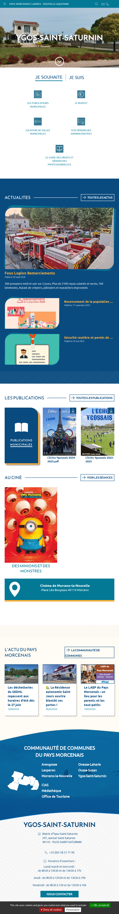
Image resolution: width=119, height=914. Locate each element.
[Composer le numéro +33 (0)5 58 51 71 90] (107, 4)
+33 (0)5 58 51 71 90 (61, 852)
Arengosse (49, 764)
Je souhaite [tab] (49, 77)
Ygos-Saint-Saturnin (92, 776)
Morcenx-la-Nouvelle (57, 776)
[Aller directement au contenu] (59, 60)
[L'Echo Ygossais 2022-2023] (111, 411)
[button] (4, 3)
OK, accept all (101, 905)
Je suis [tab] (76, 77)
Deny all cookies (52, 909)
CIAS (45, 785)
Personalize (72, 909)
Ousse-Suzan (87, 770)
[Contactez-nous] (103, 4)
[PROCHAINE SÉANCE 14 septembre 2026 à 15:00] (31, 525)
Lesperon (48, 770)
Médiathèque (51, 790)
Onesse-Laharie (89, 764)
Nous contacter (59, 894)
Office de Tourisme (56, 796)
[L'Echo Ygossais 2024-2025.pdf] (73, 411)
